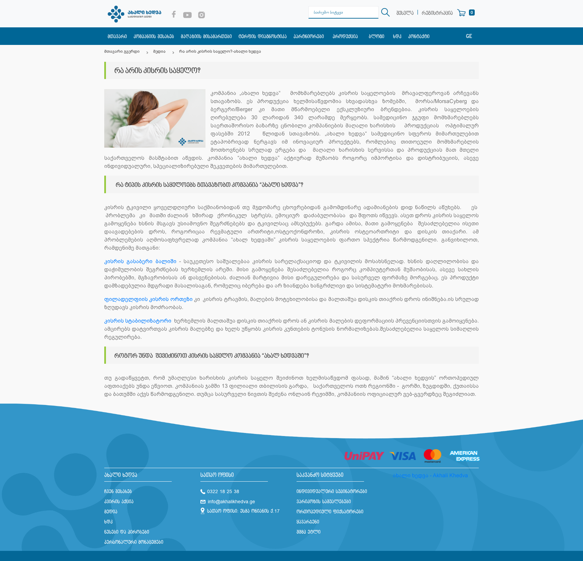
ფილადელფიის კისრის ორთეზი (148, 299)
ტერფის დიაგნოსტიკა (263, 36)
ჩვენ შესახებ (118, 491)
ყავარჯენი (308, 522)
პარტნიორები (309, 36)
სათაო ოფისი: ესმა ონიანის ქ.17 (243, 511)
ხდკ (397, 36)
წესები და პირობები (126, 532)
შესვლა (405, 13)
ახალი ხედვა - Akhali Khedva (430, 475)
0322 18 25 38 (223, 491)
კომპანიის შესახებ (154, 36)
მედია (159, 51)
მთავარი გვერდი (122, 51)
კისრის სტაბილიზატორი (138, 321)
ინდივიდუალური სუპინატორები (332, 491)
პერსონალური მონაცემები (133, 542)
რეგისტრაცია (437, 13)
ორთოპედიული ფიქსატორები (330, 511)
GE (469, 36)
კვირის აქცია (119, 501)
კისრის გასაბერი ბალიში (140, 261)
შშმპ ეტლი (309, 532)
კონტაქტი (418, 36)
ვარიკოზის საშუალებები (324, 501)
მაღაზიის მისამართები (206, 36)
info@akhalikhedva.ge (231, 501)
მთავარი (117, 36)
